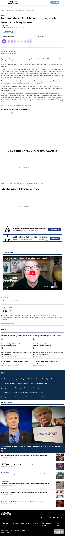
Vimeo (42, 183)
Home (2, 10)
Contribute (55, 2)
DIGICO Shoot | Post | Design (28, 183)
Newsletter (36, 523)
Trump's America (6, 472)
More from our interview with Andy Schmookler (15, 105)
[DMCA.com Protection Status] (58, 531)
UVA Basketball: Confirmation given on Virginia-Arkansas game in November (24, 455)
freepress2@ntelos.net (8, 53)
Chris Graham (7, 339)
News (3, 15)
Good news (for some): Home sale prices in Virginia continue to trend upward (24, 492)
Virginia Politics (6, 444)
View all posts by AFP (7, 323)
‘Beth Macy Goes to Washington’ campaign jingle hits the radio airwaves (22, 502)
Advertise (15, 523)
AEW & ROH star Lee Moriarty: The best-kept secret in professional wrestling (24, 465)
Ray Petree (4, 466)
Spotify (51, 317)
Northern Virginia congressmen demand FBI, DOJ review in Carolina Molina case (25, 474)
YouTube (4, 319)
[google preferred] (8, 32)
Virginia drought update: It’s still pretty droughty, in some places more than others (25, 483)
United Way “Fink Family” (8, 183)
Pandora (56, 317)
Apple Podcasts (44, 317)
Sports (4, 463)
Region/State (5, 481)
